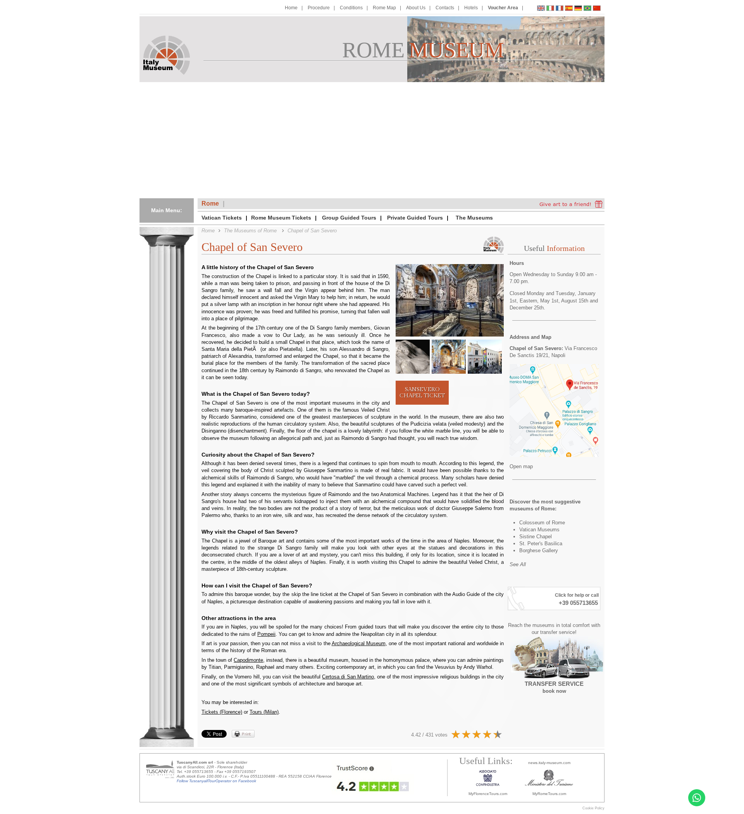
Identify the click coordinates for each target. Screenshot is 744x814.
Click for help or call (577, 595)
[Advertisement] (372, 140)
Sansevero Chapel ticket (422, 392)
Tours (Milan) (264, 712)
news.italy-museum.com (549, 763)
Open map (521, 466)
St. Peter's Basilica (540, 543)
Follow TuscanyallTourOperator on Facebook (216, 781)
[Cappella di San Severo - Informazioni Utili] (550, 9)
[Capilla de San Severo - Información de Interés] (569, 9)
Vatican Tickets (222, 218)
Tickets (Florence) (222, 712)
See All (518, 564)
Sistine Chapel (535, 536)
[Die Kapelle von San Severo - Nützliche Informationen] (578, 9)
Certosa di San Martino (348, 677)
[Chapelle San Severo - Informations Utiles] (559, 9)
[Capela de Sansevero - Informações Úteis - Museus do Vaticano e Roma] (587, 9)
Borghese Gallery (538, 550)
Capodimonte (248, 660)
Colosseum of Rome (542, 522)
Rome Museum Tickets (281, 218)
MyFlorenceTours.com (487, 794)
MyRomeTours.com (549, 794)
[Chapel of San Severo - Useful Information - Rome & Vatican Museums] (541, 9)
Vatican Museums (539, 529)
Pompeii (266, 634)
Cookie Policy (593, 808)
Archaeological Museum (359, 643)
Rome (210, 203)
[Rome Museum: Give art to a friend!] (571, 203)
